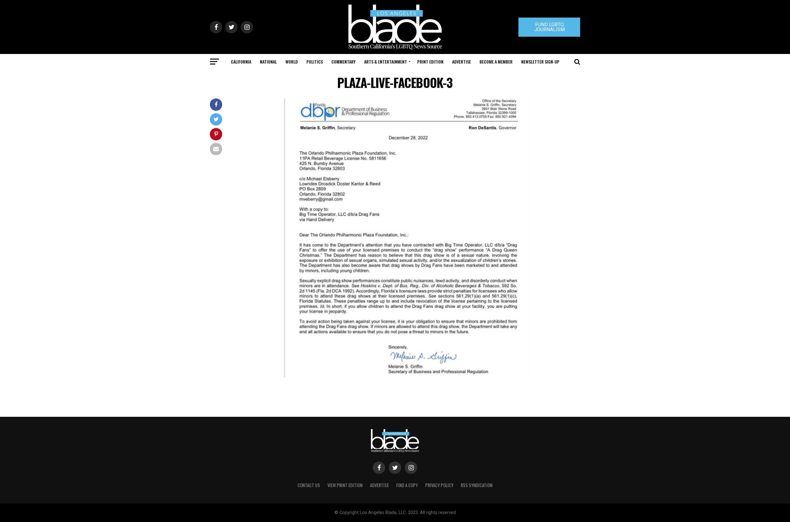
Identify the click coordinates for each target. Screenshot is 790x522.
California (241, 61)
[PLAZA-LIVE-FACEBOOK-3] (407, 376)
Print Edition (430, 61)
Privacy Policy (439, 485)
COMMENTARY (343, 61)
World (291, 61)
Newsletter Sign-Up (540, 61)
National (268, 61)
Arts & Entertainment (385, 61)
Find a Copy (407, 485)
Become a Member (496, 61)
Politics (314, 61)
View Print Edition (345, 485)
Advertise (461, 61)
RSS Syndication (477, 485)
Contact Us (308, 485)
